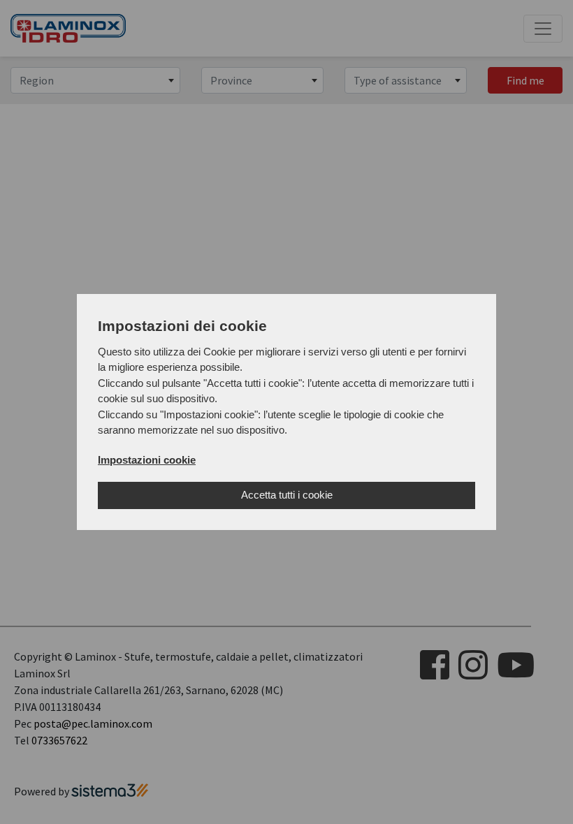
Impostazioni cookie (147, 460)
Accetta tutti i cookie (287, 495)
